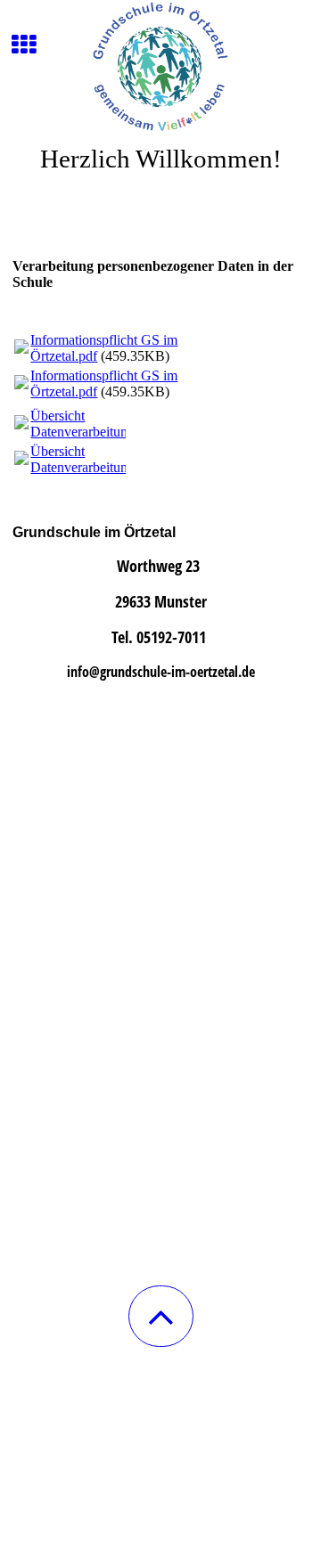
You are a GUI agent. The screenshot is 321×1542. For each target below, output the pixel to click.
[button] (160, 1316)
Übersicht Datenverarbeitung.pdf (93, 423)
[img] (160, 67)
